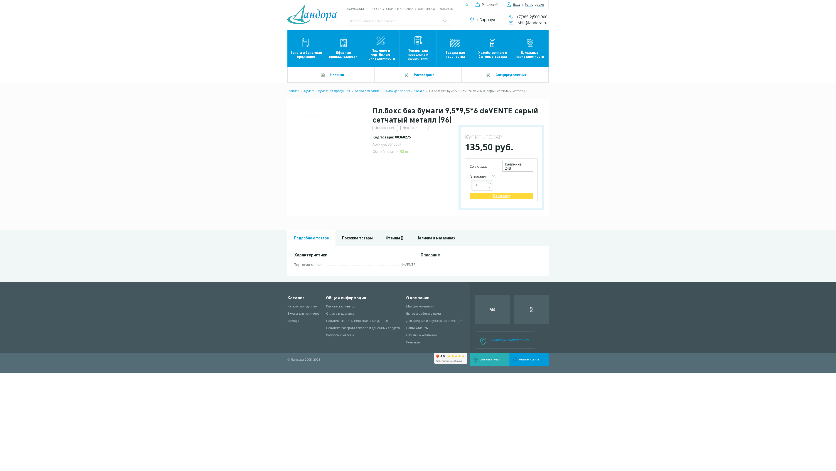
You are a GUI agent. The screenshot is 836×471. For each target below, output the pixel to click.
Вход (516, 4)
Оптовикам (426, 9)
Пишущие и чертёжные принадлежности (381, 54)
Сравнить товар (490, 359)
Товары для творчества (455, 54)
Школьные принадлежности (530, 54)
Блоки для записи (368, 91)
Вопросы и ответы (340, 335)
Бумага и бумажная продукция (306, 54)
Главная (293, 91)
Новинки (337, 74)
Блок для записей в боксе (405, 91)
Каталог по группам (302, 306)
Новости (375, 9)
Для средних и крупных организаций (434, 321)
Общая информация (346, 297)
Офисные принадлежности (343, 54)
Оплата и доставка (399, 9)
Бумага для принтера (303, 313)
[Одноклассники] (531, 309)
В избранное (416, 128)
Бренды (293, 321)
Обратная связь (529, 359)
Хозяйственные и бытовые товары (492, 54)
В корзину (501, 195)
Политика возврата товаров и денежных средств (363, 328)
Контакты (446, 9)
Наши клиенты (417, 328)
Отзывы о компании (421, 335)
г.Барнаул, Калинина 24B (510, 340)
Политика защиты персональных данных (357, 321)
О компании (355, 9)
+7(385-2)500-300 (531, 16)
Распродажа (424, 74)
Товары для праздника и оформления (418, 54)
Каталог (296, 297)
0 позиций (490, 4)
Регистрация (534, 4)
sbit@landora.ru (532, 22)
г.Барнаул (486, 19)
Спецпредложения (511, 74)
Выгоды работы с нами (423, 313)
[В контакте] (492, 309)
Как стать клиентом (341, 306)
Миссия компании (420, 306)
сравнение (387, 128)
